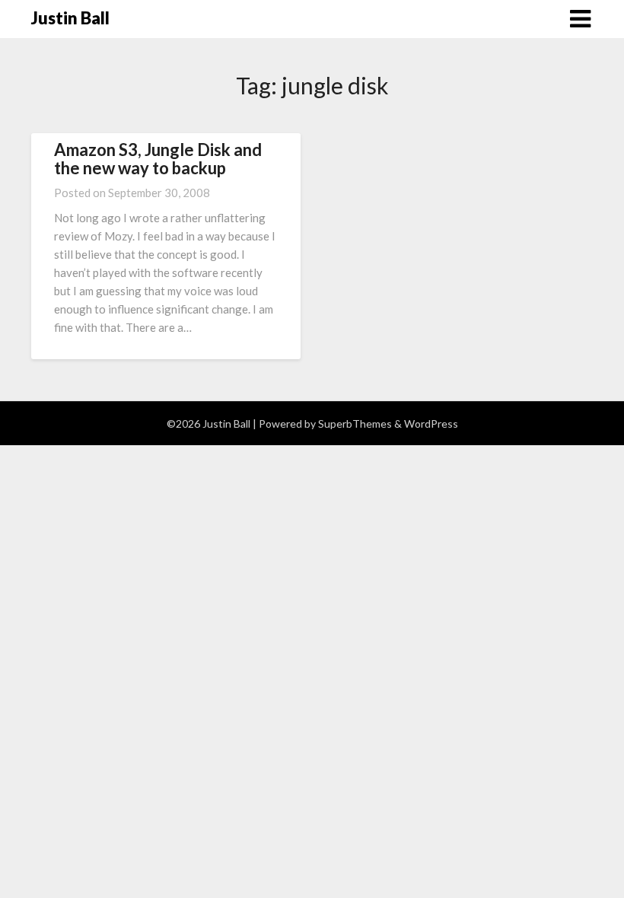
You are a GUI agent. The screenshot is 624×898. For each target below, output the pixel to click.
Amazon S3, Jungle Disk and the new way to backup (158, 158)
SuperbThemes (355, 423)
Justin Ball (70, 18)
